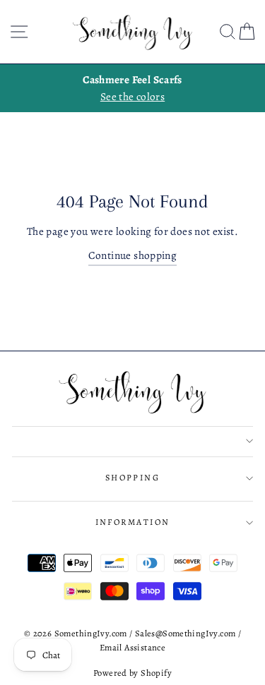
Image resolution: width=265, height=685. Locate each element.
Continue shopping (132, 255)
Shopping (132, 477)
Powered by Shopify (132, 673)
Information (132, 522)
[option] (132, 88)
